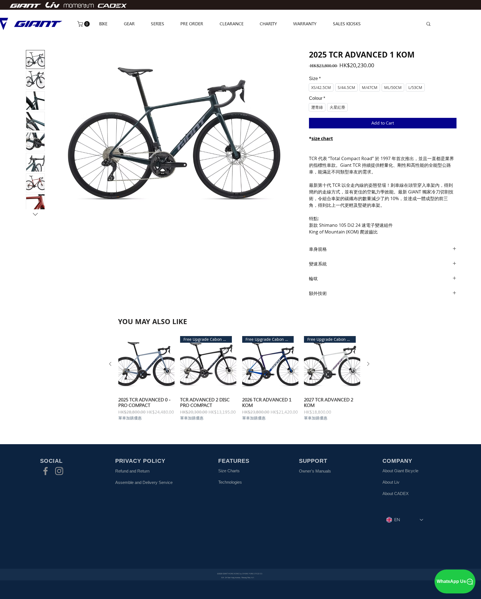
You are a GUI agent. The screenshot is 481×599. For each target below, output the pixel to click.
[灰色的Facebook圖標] (45, 471)
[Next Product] (368, 364)
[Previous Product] (110, 364)
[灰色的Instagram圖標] (59, 471)
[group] (239, 378)
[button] (84, 24)
